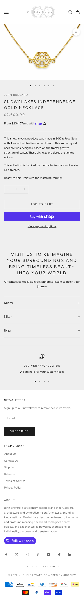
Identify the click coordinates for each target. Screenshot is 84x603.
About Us (10, 454)
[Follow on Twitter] (17, 554)
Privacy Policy (12, 488)
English (49, 566)
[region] (42, 364)
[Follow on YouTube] (48, 554)
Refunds (9, 474)
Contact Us (11, 461)
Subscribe (19, 431)
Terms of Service (14, 481)
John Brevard (16, 94)
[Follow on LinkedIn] (70, 554)
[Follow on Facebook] (6, 554)
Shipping (9, 467)
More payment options (42, 226)
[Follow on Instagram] (27, 554)
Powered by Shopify (60, 575)
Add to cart (42, 204)
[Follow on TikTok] (59, 554)
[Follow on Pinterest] (38, 554)
